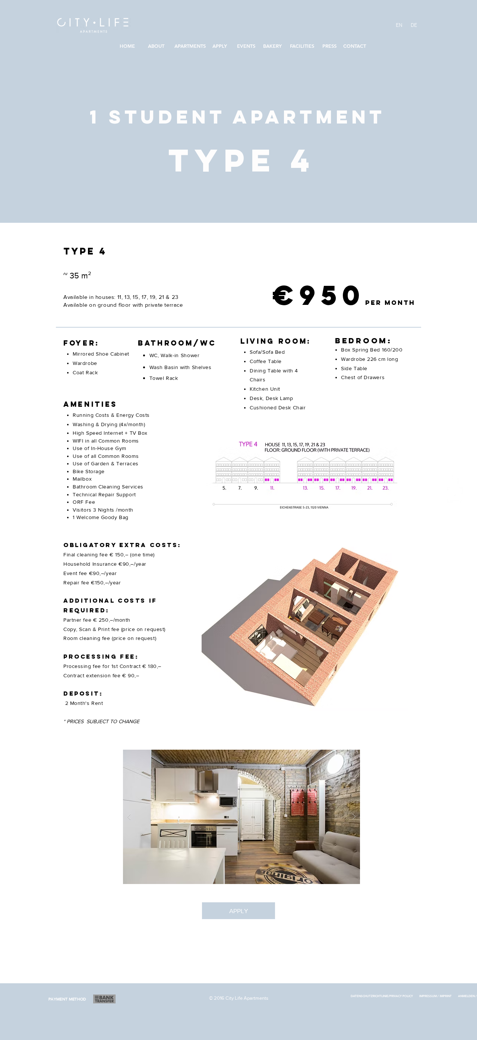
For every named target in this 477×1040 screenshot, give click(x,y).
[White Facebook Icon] (455, 477)
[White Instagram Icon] (455, 495)
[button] (241, 817)
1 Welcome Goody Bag (101, 517)
